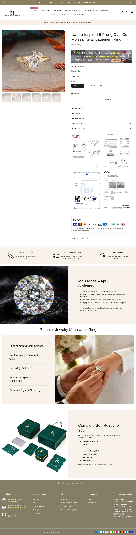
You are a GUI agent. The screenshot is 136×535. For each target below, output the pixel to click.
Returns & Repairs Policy (68, 502)
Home (46, 22)
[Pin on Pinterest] (87, 238)
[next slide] (130, 2)
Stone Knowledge (39, 506)
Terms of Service (65, 506)
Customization (91, 502)
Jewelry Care (37, 510)
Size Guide (36, 513)
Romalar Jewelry (54, 532)
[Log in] (127, 12)
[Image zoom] (33, 61)
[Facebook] (54, 483)
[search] (122, 12)
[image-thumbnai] (6, 97)
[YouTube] (72, 483)
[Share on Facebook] (78, 238)
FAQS (89, 499)
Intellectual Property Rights (69, 510)
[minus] (74, 99)
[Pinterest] (58, 483)
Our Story (36, 499)
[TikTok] (68, 483)
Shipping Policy (65, 499)
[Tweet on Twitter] (82, 238)
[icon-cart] (131, 12)
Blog (34, 502)
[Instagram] (63, 483)
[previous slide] (4, 2)
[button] (108, 99)
